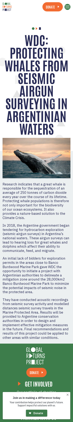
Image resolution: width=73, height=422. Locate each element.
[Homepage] (36, 355)
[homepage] (16, 7)
